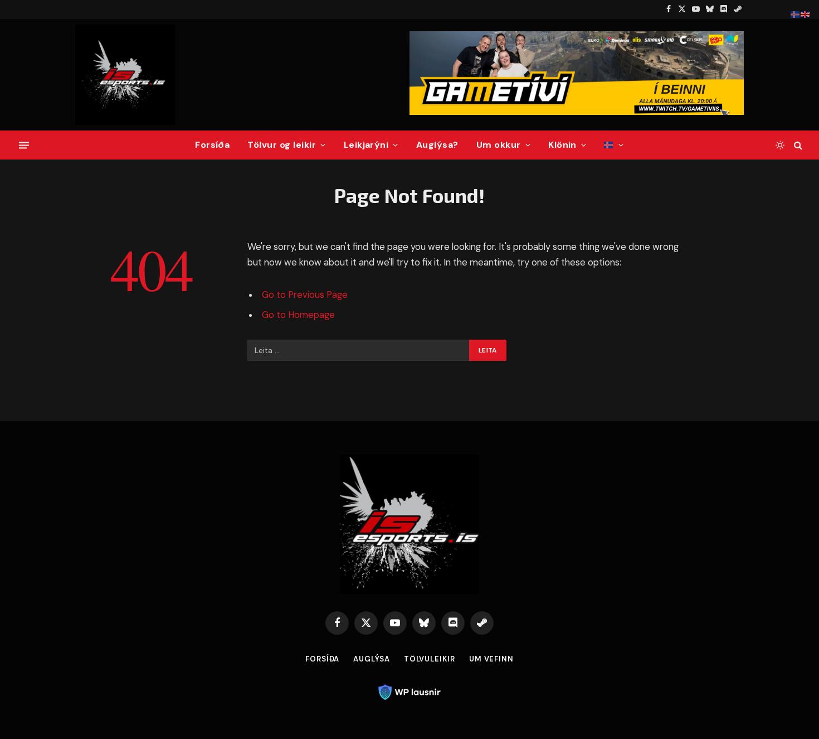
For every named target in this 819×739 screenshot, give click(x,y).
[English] (806, 14)
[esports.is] (125, 75)
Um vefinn (491, 659)
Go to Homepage (298, 315)
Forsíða (212, 145)
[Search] (797, 145)
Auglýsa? (437, 145)
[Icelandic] (613, 145)
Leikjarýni (366, 145)
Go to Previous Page (305, 295)
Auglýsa (371, 659)
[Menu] (24, 145)
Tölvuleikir (429, 659)
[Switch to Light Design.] (780, 145)
